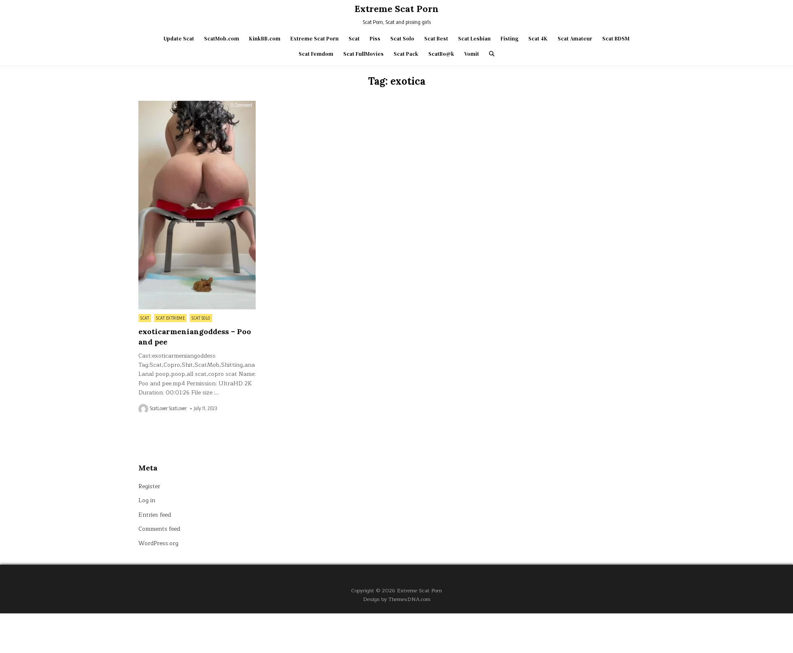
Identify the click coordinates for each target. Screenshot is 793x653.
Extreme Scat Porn (396, 8)
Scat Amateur (575, 38)
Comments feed (159, 529)
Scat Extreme (170, 318)
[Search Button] (491, 54)
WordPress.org (158, 543)
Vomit (471, 53)
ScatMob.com (221, 38)
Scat (354, 38)
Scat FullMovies (363, 53)
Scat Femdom (316, 53)
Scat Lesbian (474, 38)
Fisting (509, 38)
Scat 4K (538, 38)
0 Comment (241, 105)
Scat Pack (406, 53)
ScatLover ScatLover (168, 408)
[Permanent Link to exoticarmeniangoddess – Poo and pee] (197, 205)
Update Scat (179, 38)
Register (149, 486)
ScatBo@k (441, 53)
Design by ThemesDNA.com (396, 599)
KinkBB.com (264, 38)
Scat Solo (402, 38)
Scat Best (436, 38)
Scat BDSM (615, 38)
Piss (375, 38)
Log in (146, 500)
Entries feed (154, 515)
